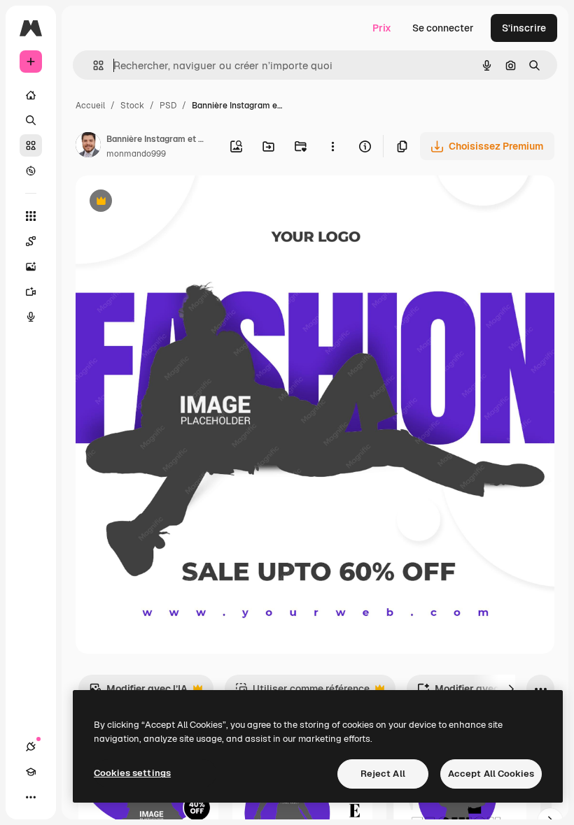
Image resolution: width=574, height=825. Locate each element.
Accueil (90, 105)
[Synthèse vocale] (31, 317)
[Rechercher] (31, 120)
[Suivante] (511, 689)
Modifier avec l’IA (138, 692)
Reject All (382, 774)
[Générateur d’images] (31, 266)
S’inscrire (524, 28)
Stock (132, 105)
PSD (168, 105)
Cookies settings (132, 773)
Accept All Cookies (491, 774)
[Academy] (31, 772)
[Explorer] (31, 170)
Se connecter (443, 28)
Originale (168, 202)
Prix (381, 28)
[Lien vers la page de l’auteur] (88, 147)
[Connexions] (31, 747)
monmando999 (136, 153)
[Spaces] (31, 241)
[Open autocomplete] (93, 65)
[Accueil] (31, 95)
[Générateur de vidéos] (31, 291)
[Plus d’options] (332, 146)
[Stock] (31, 145)
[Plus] (31, 797)
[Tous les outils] (31, 216)
